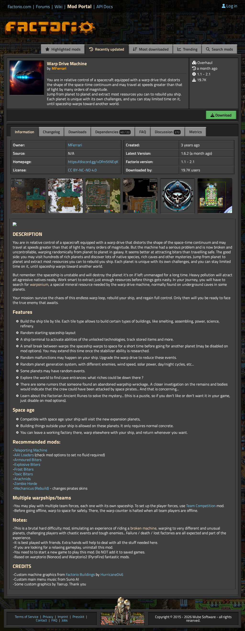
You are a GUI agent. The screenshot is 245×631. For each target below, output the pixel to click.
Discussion (167, 132)
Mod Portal (79, 6)
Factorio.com (19, 7)
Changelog (51, 132)
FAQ (142, 132)
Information (24, 132)
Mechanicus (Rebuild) (31, 488)
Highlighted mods (65, 49)
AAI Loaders (24, 455)
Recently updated (109, 49)
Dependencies (112, 132)
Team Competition (201, 506)
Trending (189, 49)
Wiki (58, 7)
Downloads (77, 132)
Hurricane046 (111, 574)
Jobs (65, 620)
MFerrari (59, 68)
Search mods (222, 49)
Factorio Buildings (80, 574)
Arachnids (22, 479)
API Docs (104, 7)
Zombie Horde (25, 483)
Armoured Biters (27, 459)
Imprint (63, 617)
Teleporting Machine (30, 450)
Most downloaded (153, 49)
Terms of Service (26, 617)
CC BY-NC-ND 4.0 (82, 170)
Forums (43, 7)
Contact (41, 620)
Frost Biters (23, 469)
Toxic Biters (23, 474)
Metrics (195, 132)
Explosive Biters (27, 464)
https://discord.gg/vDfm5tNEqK (93, 161)
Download (223, 115)
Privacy (48, 617)
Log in (231, 6)
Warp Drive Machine (67, 63)
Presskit (78, 617)
